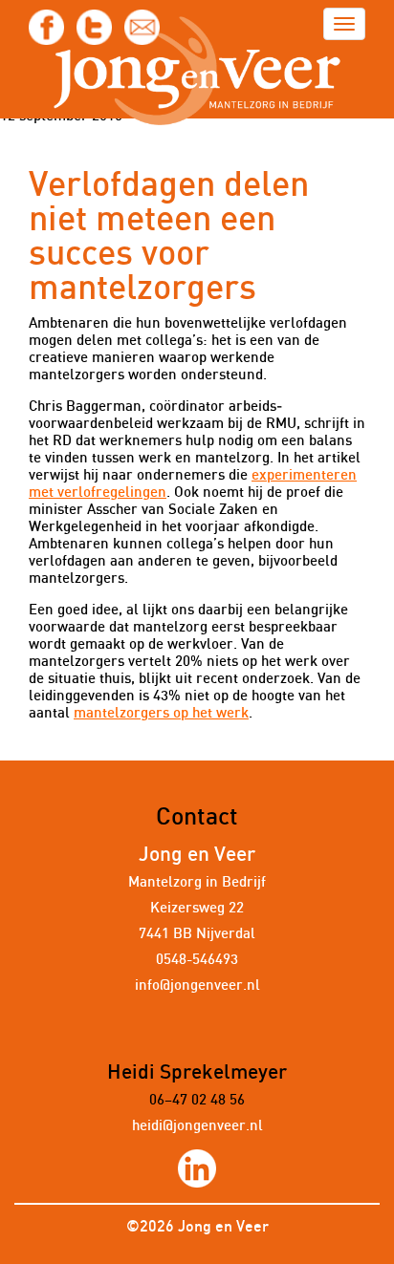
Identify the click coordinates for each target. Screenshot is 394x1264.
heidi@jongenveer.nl (197, 1126)
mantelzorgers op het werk (161, 713)
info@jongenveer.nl (197, 985)
